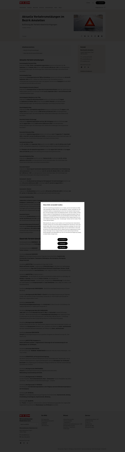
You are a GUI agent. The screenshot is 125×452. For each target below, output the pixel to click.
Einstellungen (62, 243)
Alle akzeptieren (62, 239)
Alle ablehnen (62, 247)
